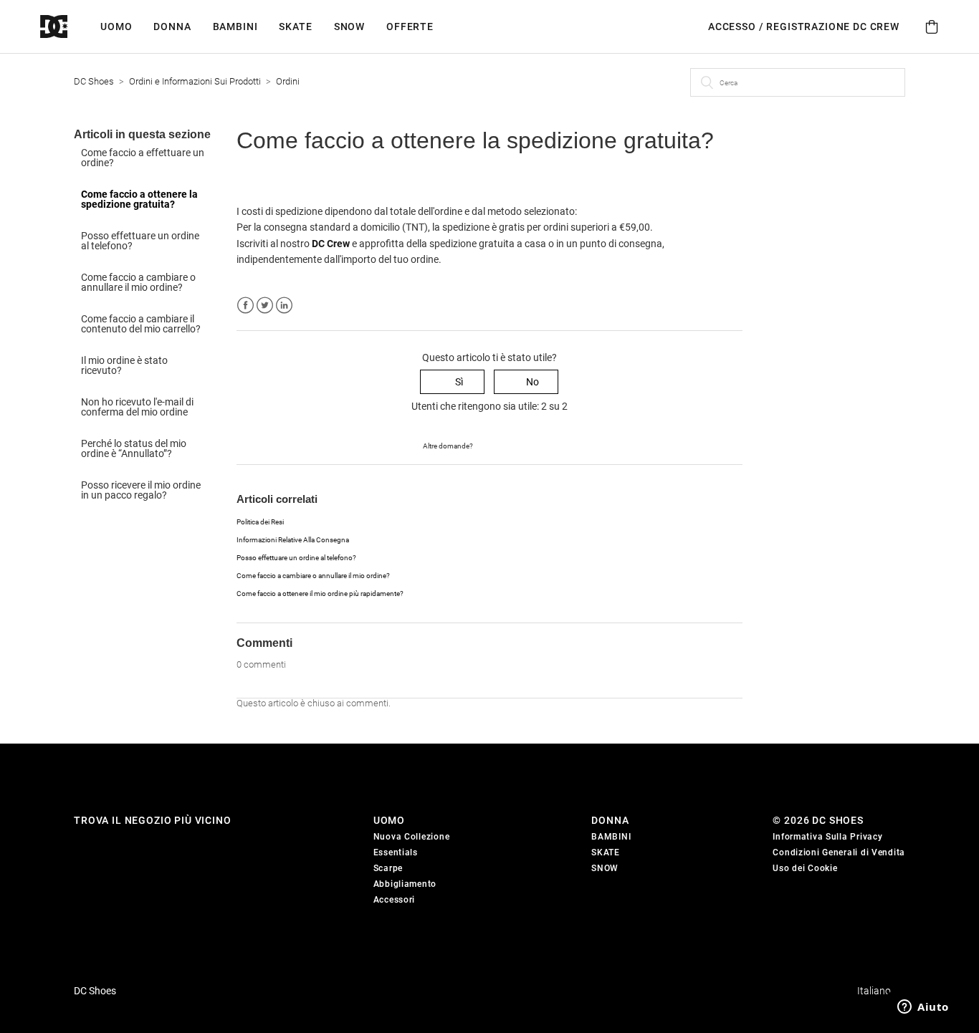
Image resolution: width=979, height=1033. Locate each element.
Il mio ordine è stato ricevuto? (124, 365)
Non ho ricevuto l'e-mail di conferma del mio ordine (137, 407)
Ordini (288, 81)
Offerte (410, 26)
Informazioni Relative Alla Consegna (293, 540)
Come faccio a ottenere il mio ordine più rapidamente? (320, 593)
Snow (349, 26)
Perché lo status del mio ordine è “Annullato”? (133, 448)
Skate (295, 26)
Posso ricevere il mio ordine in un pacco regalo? (141, 490)
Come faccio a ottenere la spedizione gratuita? (139, 199)
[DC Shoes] (70, 27)
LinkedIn (284, 305)
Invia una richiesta (514, 445)
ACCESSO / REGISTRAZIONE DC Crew (803, 26)
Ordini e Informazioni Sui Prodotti (195, 81)
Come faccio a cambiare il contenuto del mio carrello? (141, 324)
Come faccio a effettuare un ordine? (142, 157)
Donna (172, 26)
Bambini (235, 26)
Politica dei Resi (260, 522)
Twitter (265, 305)
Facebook (245, 305)
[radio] (452, 382)
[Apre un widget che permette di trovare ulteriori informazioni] (923, 1008)
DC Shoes (94, 81)
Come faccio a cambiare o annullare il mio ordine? (138, 282)
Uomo (116, 26)
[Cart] (932, 27)
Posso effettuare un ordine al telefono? (140, 240)
